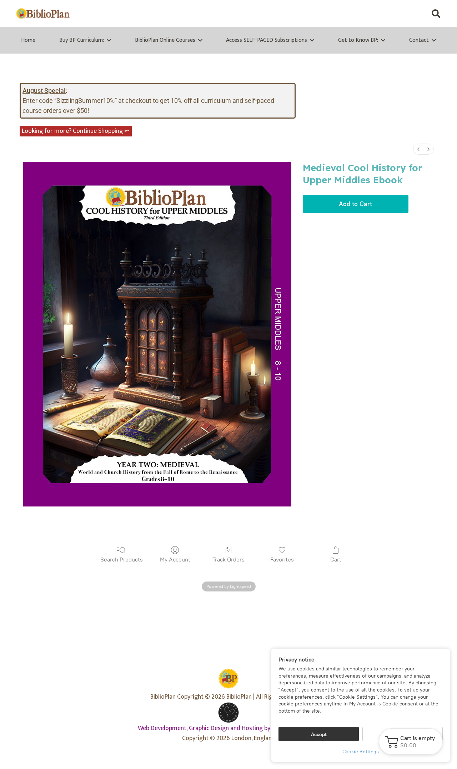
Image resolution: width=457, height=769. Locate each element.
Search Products (121, 559)
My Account (175, 559)
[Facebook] (377, 13)
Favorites (282, 559)
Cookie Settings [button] (360, 752)
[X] (405, 13)
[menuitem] (418, 149)
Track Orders (228, 559)
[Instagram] (419, 13)
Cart (335, 559)
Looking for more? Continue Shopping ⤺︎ (76, 131)
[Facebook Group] (391, 13)
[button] (435, 13)
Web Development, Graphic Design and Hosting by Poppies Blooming (228, 728)
